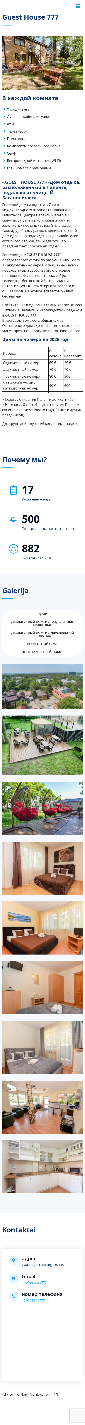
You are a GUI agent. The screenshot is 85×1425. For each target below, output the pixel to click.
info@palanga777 (34, 1282)
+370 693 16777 (33, 1300)
